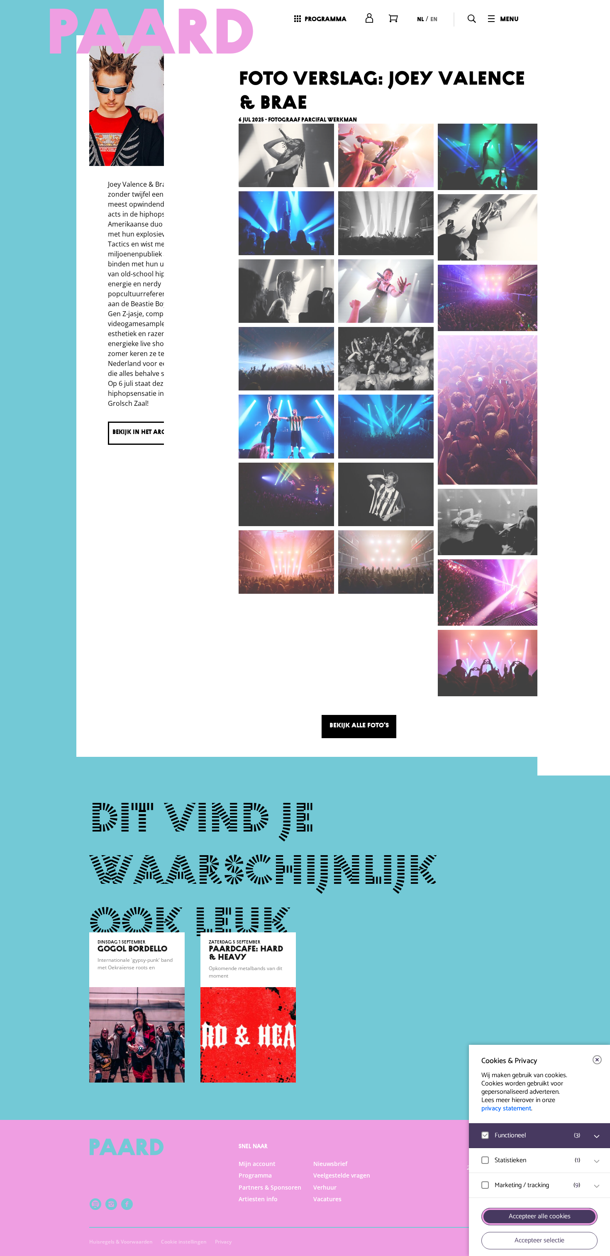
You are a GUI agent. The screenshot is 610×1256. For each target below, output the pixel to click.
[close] (597, 1059)
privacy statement (506, 1108)
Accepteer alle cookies (540, 1216)
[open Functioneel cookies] (596, 1136)
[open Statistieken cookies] (596, 1161)
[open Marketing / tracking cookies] (596, 1186)
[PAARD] (151, 31)
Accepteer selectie (539, 1240)
